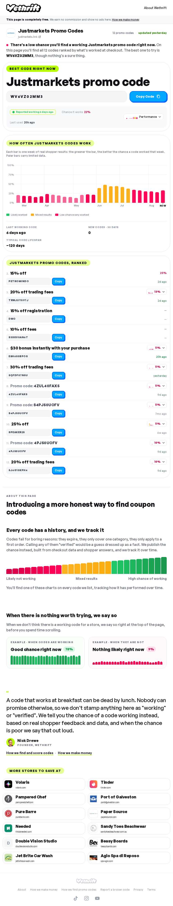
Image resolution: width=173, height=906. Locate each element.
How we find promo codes (78, 889)
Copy (58, 281)
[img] (86, 185)
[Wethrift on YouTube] (97, 898)
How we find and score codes (29, 753)
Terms (151, 889)
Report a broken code (115, 889)
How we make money (125, 19)
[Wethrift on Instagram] (86, 898)
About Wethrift (155, 8)
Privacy (138, 889)
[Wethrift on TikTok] (76, 898)
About (22, 889)
